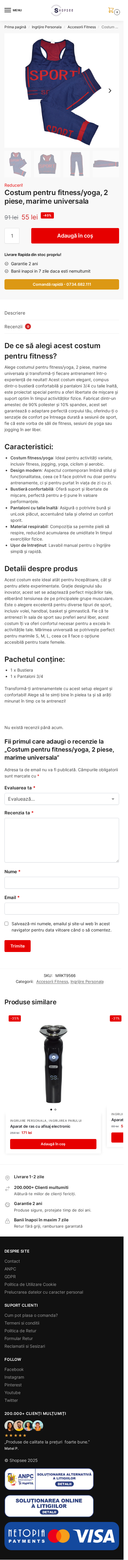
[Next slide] (110, 90)
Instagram (14, 1377)
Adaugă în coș (75, 235)
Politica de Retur (20, 1330)
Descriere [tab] (14, 313)
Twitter (11, 1400)
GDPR (10, 1276)
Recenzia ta (19, 813)
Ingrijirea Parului (65, 1120)
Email (12, 897)
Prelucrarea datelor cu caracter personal (43, 1291)
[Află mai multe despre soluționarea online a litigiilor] (61, 1506)
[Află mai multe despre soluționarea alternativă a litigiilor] (61, 1479)
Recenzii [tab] (16, 326)
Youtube (12, 1392)
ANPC (10, 1268)
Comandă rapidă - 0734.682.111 (62, 284)
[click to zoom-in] (61, 90)
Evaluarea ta (19, 788)
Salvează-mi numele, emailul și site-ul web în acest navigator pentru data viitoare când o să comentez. (62, 926)
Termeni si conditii (21, 1322)
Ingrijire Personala (47, 27)
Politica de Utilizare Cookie (30, 1284)
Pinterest (13, 1384)
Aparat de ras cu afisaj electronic (40, 1126)
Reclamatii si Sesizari (24, 1346)
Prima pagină (15, 27)
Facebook (14, 1369)
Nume (12, 871)
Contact (12, 1261)
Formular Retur (18, 1338)
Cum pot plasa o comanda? (31, 1315)
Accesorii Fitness (82, 27)
